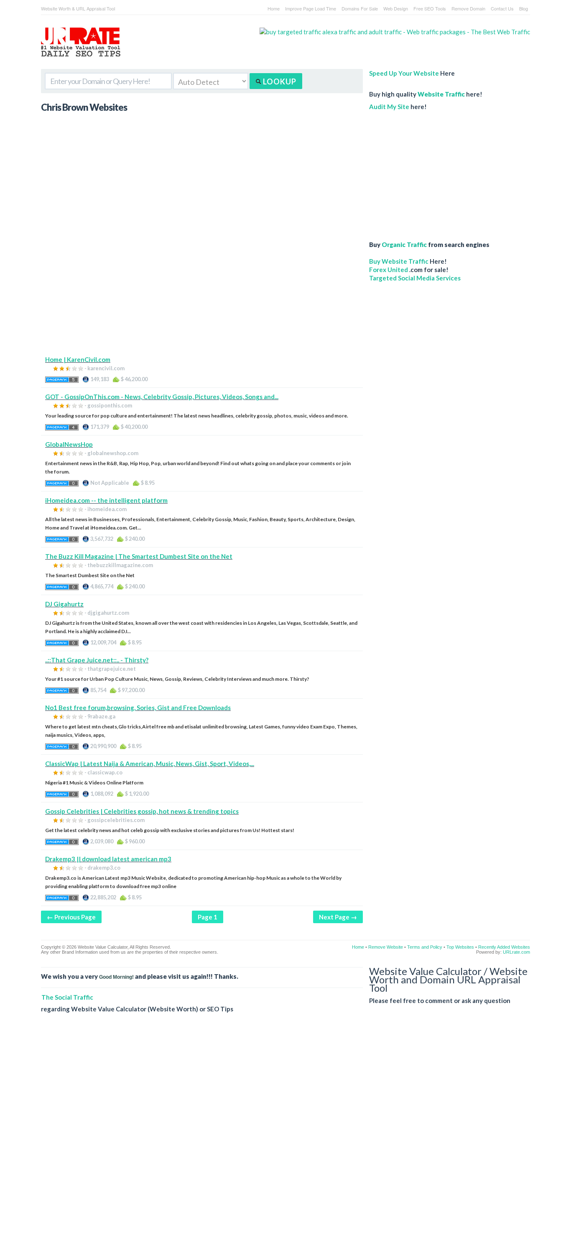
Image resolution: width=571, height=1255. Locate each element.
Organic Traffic (404, 244)
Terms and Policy (424, 947)
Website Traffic (441, 94)
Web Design (395, 8)
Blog (523, 8)
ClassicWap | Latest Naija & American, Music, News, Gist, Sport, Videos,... (149, 763)
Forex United (388, 269)
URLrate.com (516, 952)
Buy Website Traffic (398, 261)
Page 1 (207, 917)
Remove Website (385, 947)
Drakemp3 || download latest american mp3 (108, 859)
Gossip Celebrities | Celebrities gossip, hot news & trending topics (142, 811)
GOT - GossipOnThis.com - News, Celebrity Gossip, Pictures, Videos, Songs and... (161, 396)
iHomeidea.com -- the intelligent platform (106, 500)
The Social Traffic (67, 997)
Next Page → (338, 917)
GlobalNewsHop (69, 444)
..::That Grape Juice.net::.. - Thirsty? (96, 660)
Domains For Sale (360, 8)
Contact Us (502, 8)
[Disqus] (285, 1140)
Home (274, 8)
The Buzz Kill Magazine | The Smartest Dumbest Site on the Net (138, 556)
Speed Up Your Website (404, 73)
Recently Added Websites (504, 947)
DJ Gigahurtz (64, 604)
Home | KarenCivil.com (77, 359)
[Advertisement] (202, 296)
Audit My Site (389, 106)
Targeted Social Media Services (415, 278)
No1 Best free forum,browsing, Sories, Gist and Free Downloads (138, 707)
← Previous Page (71, 917)
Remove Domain (468, 8)
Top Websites (460, 947)
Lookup (278, 81)
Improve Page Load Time (310, 8)
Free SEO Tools (429, 8)
